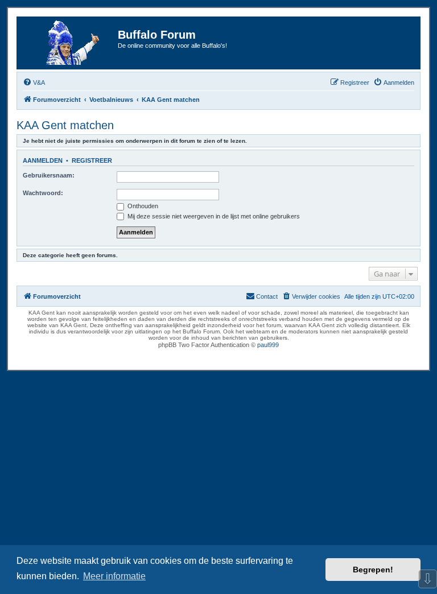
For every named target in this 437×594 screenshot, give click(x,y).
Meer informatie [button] (114, 576)
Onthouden (142, 206)
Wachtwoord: (43, 192)
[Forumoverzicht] (69, 43)
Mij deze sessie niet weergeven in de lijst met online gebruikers (213, 216)
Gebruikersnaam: (49, 175)
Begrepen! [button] (373, 569)
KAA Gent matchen (65, 125)
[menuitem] (34, 82)
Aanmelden (43, 160)
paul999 (268, 344)
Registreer (92, 160)
